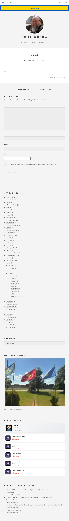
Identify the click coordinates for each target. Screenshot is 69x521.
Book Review (10, 200)
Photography (10, 248)
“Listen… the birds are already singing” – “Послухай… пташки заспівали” (29, 497)
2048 (34, 55)
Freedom (9, 217)
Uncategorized (11, 304)
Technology (10, 260)
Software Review (11, 255)
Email (6, 144)
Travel (8, 263)
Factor (8, 210)
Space (8, 258)
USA (10, 273)
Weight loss (10, 317)
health (8, 227)
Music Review (10, 235)
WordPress (9, 322)
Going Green (10, 222)
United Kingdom (11, 306)
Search (60, 2)
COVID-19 (9, 207)
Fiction (8, 215)
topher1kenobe (17, 428)
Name (6, 134)
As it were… (7, 2)
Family (8, 212)
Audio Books (10, 197)
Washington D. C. (16, 296)
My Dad (8, 238)
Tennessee (14, 291)
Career (8, 202)
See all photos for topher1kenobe (14, 409)
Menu (66, 2)
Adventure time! (24, 89)
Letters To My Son (12, 230)
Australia (11, 265)
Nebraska (14, 283)
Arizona (13, 276)
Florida (13, 278)
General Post (54, 77)
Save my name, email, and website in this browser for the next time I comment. (32, 164)
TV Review (9, 301)
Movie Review (10, 233)
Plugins (11, 327)
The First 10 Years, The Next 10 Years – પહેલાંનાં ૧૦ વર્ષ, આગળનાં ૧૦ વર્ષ (27, 490)
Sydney (13, 268)
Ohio (12, 286)
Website (6, 155)
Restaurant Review (12, 253)
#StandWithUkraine (34, 8)
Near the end (45, 89)
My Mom (9, 240)
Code (10, 325)
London (11, 309)
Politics (8, 250)
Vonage (8, 314)
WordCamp (9, 319)
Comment (7, 105)
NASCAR (9, 245)
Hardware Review (11, 225)
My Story (9, 243)
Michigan (13, 281)
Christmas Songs (11, 205)
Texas (12, 294)
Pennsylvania (15, 288)
